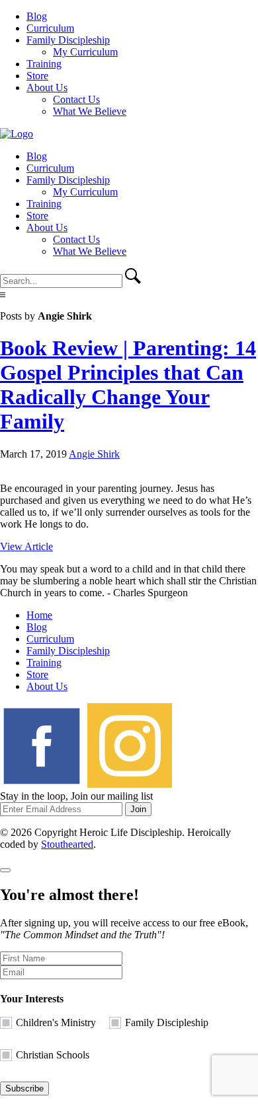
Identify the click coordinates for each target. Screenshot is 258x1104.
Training (44, 63)
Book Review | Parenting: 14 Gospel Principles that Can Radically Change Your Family (128, 384)
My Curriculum (85, 51)
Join (138, 809)
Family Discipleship (68, 40)
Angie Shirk (94, 454)
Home (39, 615)
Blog (36, 16)
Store (37, 75)
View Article (26, 546)
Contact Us (76, 99)
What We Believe (89, 111)
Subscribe (24, 1088)
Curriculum (50, 28)
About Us (46, 87)
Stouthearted (67, 844)
